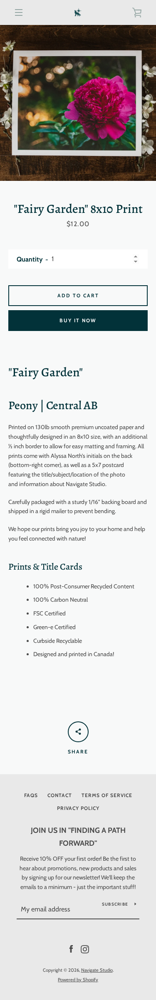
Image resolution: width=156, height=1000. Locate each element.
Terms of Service (107, 795)
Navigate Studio (97, 970)
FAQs (31, 795)
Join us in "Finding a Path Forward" (78, 837)
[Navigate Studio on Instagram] (85, 949)
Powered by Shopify (78, 980)
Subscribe (115, 904)
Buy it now (78, 320)
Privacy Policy (78, 808)
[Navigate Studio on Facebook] (71, 949)
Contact (59, 795)
